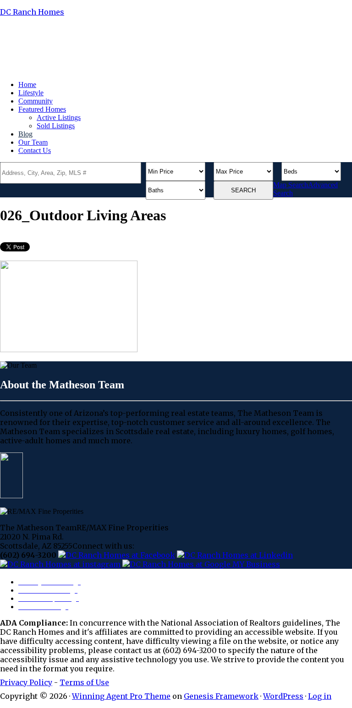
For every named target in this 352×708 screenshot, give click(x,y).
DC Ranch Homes (32, 11)
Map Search (290, 185)
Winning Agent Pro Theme (121, 696)
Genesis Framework (221, 696)
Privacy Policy (26, 682)
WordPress (283, 696)
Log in (319, 696)
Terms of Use (84, 682)
